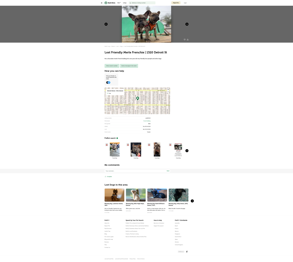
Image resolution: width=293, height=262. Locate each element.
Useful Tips (107, 231)
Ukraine (177, 242)
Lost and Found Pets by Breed (121, 258)
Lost (117, 46)
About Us (107, 223)
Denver (113, 46)
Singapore (177, 234)
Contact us (107, 247)
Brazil (176, 226)
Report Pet (176, 3)
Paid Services (108, 228)
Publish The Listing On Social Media (135, 223)
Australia (177, 223)
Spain (176, 239)
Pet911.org (107, 46)
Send (168, 171)
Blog (106, 234)
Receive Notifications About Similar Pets (136, 236)
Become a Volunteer (159, 223)
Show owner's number (112, 65)
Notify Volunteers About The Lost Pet (135, 228)
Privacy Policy (133, 258)
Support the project (159, 226)
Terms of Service (141, 258)
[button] (137, 99)
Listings (124, 2)
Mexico (177, 231)
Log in (185, 2)
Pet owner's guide (109, 236)
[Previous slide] (106, 24)
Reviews (107, 242)
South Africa (178, 236)
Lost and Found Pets (109, 258)
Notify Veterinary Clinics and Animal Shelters (137, 226)
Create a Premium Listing (132, 234)
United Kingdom (179, 244)
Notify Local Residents (131, 231)
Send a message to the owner (129, 65)
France (176, 228)
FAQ (106, 244)
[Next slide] (186, 24)
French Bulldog (146, 121)
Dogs (121, 46)
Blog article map (109, 239)
